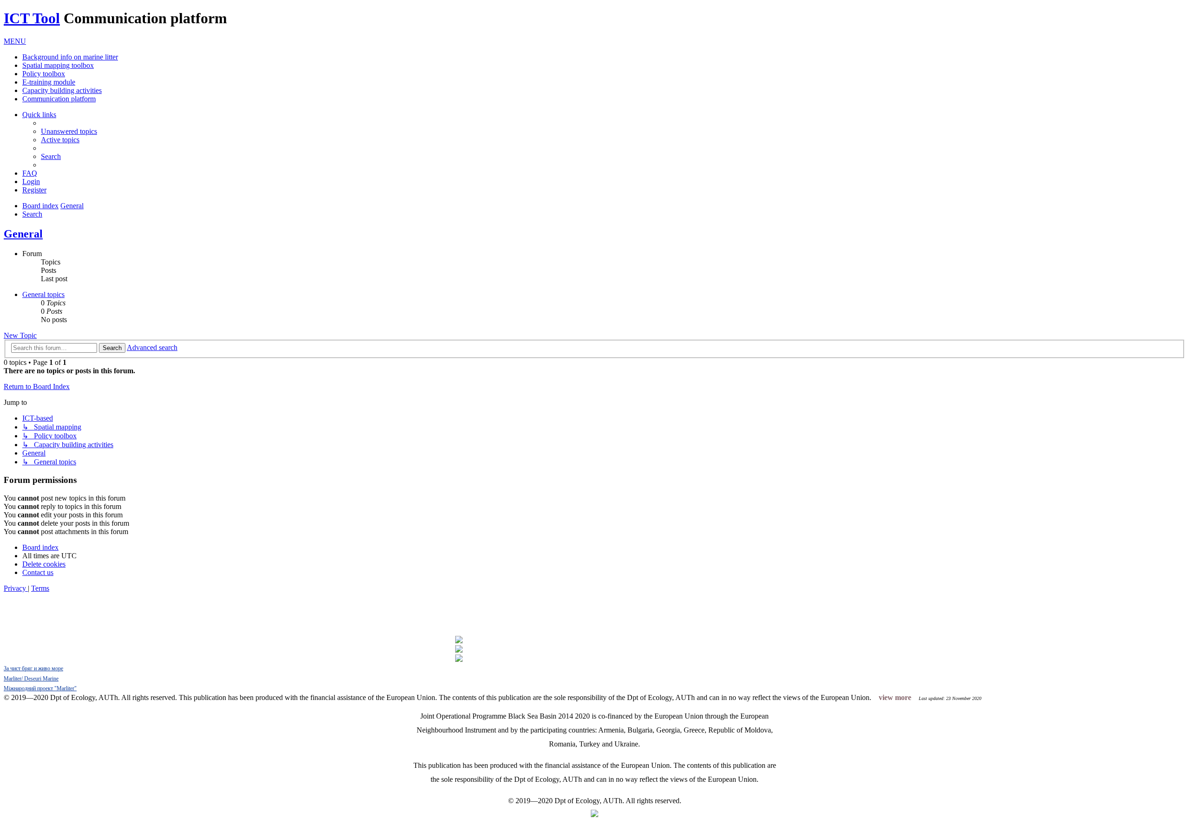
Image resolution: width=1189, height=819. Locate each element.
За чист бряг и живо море (33, 668)
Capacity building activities (62, 90)
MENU (15, 41)
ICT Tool (32, 18)
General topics (43, 294)
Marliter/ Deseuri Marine (31, 678)
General (23, 234)
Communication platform (59, 99)
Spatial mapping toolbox (58, 65)
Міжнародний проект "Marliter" (40, 688)
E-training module (48, 82)
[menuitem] (69, 131)
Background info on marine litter (70, 57)
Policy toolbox (43, 74)
